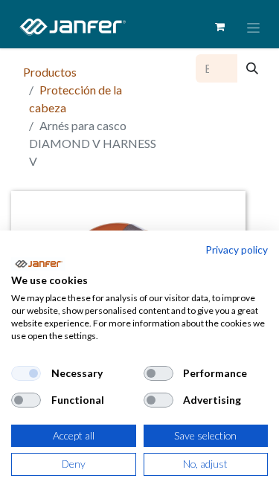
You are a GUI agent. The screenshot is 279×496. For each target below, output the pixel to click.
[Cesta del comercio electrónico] (219, 26)
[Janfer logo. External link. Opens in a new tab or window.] (38, 264)
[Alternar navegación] (253, 27)
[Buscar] (252, 68)
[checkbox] (26, 373)
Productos (50, 72)
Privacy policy (236, 249)
